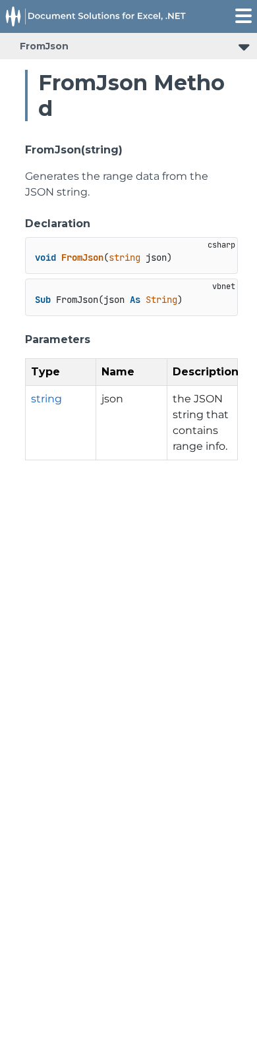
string (46, 398)
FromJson (44, 46)
